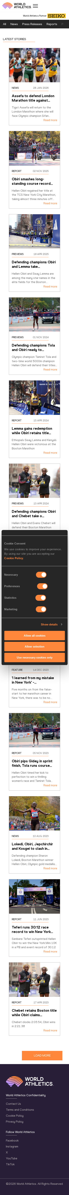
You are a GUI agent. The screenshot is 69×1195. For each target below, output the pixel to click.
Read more (50, 120)
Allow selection (34, 646)
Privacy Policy (14, 1121)
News (14, 24)
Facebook (12, 1140)
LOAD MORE (42, 1055)
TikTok (10, 1164)
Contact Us (13, 1103)
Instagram (12, 1146)
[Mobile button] (35, 6)
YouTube (11, 1158)
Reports (52, 24)
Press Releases (32, 24)
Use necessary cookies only (34, 657)
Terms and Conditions (20, 1109)
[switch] (42, 586)
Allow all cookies (34, 635)
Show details (49, 624)
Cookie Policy (13, 558)
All (4, 24)
